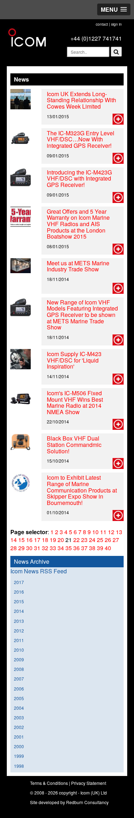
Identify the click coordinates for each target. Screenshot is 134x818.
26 (108, 540)
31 (37, 548)
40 (108, 548)
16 (29, 540)
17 (37, 540)
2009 (19, 659)
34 (61, 548)
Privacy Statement (88, 783)
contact (102, 24)
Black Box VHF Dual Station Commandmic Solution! (74, 444)
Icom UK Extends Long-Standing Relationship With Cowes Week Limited (81, 100)
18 (45, 540)
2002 (19, 727)
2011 (19, 640)
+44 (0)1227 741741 (96, 38)
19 (53, 540)
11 (103, 532)
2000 (19, 746)
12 (111, 532)
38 (92, 548)
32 (45, 548)
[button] (113, 9)
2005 (19, 698)
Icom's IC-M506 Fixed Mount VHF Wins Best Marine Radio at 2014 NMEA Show (75, 402)
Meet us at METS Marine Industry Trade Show (78, 266)
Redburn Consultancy (87, 802)
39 (100, 548)
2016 (19, 592)
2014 (19, 611)
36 (76, 548)
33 (53, 548)
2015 (19, 601)
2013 (19, 621)
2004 (19, 708)
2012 (19, 630)
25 (100, 540)
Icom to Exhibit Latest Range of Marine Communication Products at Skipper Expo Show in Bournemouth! (82, 489)
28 (13, 548)
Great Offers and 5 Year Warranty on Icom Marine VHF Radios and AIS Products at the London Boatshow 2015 (78, 223)
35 (68, 548)
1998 (19, 766)
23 (84, 540)
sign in (116, 24)
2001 (19, 737)
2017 (19, 582)
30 (29, 548)
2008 (19, 669)
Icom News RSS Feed (38, 571)
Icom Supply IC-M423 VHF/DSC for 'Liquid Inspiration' (74, 360)
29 (21, 548)
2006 (19, 689)
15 (21, 540)
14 (13, 540)
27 (116, 540)
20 (61, 540)
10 (95, 532)
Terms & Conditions (49, 783)
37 (84, 548)
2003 (19, 717)
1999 (19, 756)
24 (92, 540)
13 (119, 532)
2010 (19, 650)
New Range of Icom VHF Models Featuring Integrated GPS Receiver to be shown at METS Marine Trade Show (82, 314)
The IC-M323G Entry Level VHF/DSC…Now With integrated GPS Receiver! (80, 139)
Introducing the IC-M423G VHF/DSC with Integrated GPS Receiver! (79, 178)
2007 (19, 679)
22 (76, 540)
